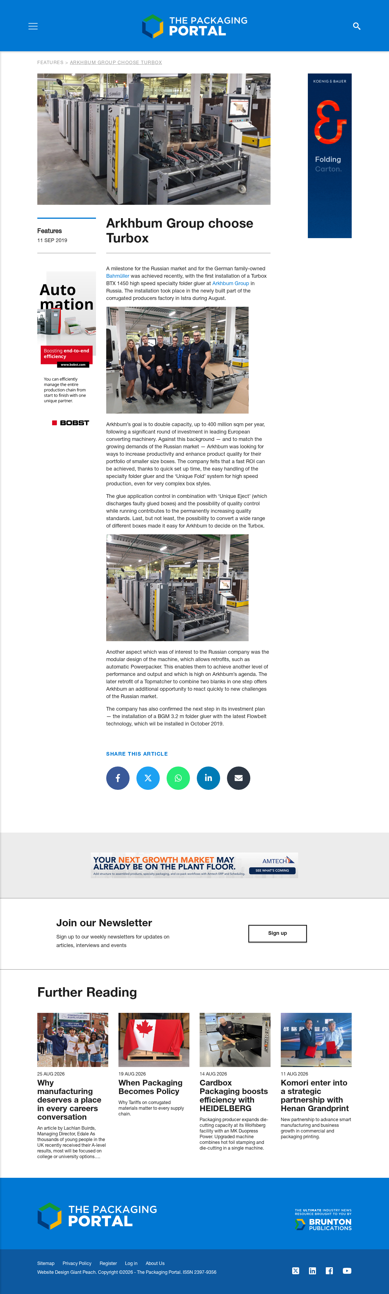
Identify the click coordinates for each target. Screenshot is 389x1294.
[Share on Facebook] (118, 778)
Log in (131, 1263)
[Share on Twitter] (148, 778)
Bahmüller (117, 276)
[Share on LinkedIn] (208, 778)
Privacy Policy (77, 1263)
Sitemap (45, 1263)
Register (108, 1263)
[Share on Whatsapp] (178, 778)
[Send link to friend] (238, 778)
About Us (155, 1263)
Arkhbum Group (230, 283)
